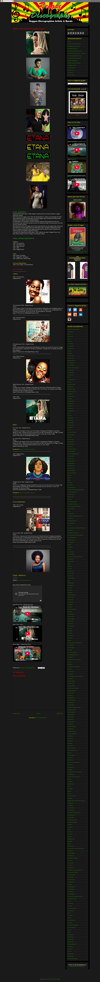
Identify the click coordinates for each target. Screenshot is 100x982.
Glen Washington (72, 537)
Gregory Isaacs (71, 539)
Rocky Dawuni (71, 810)
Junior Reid (70, 623)
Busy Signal (70, 427)
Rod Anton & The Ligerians (74, 812)
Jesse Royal (70, 597)
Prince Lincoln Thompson (74, 776)
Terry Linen (70, 865)
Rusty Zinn (70, 827)
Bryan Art (70, 415)
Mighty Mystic (71, 714)
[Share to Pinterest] (44, 668)
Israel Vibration (71, 578)
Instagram (15, 578)
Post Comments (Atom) (41, 717)
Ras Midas (70, 788)
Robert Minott (71, 807)
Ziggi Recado (71, 953)
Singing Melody (71, 839)
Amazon (33, 449)
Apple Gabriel (71, 372)
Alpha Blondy (71, 348)
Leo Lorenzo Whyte (72, 652)
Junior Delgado (71, 618)
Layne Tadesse (71, 647)
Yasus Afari (70, 946)
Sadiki (69, 829)
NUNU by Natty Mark (72, 60)
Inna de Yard (71, 573)
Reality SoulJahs (71, 795)
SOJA (69, 843)
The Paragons (71, 889)
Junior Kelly (70, 621)
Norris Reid (70, 745)
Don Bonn (70, 482)
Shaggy (69, 836)
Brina (69, 413)
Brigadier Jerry (71, 410)
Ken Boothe (70, 635)
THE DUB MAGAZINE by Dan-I (75, 55)
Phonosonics (71, 767)
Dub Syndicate (71, 494)
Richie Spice (70, 803)
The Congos (70, 877)
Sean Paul (70, 831)
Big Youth (70, 398)
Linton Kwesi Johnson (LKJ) (74, 659)
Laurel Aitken (71, 645)
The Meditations (71, 886)
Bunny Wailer (71, 422)
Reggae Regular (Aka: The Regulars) (76, 800)
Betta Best (70, 394)
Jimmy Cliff (70, 599)
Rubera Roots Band (72, 822)
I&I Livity (70, 568)
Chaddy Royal (71, 434)
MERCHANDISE (71, 67)
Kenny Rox (70, 638)
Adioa (69, 334)
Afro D (69, 339)
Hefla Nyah (70, 547)
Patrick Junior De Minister (74, 762)
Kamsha (70, 628)
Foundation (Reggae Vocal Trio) (75, 516)
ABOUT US (70, 70)
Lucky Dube (70, 671)
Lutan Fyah (70, 673)
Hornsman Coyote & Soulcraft (74, 556)
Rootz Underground (72, 819)
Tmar (69, 913)
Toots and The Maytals (73, 925)
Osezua (69, 752)
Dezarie (69, 475)
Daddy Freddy (71, 461)
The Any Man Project (72, 872)
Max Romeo (70, 693)
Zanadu (69, 951)
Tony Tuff (70, 922)
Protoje (69, 779)
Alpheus (69, 351)
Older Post (60, 713)
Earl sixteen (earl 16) (72, 504)
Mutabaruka (70, 728)
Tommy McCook (71, 920)
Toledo (69, 917)
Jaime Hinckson (71, 594)
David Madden (71, 463)
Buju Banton (70, 417)
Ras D (69, 786)
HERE (77, 115)
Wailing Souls (71, 934)
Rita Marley (70, 805)
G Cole (69, 525)
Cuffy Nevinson (71, 451)
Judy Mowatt (71, 614)
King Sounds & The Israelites (74, 642)
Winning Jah (70, 941)
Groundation (70, 542)
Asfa (69, 377)
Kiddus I (69, 640)
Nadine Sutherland (72, 733)
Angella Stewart (71, 360)
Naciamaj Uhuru (71, 731)
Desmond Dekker (72, 473)
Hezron (69, 549)
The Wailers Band (72, 898)
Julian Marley (71, 616)
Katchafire (70, 630)
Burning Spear (71, 425)
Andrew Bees (71, 355)
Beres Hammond (72, 391)
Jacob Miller (70, 585)
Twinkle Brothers (71, 927)
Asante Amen (71, 374)
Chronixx (70, 437)
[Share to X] (41, 668)
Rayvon (69, 793)
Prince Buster (71, 774)
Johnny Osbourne (72, 609)
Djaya (69, 480)
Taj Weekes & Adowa (72, 858)
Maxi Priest (70, 695)
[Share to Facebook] (42, 668)
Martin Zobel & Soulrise (73, 688)
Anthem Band (71, 365)
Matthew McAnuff (72, 690)
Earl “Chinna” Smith (72, 501)
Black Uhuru (70, 405)
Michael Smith (71, 705)
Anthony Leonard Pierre (73, 367)
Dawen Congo (71, 465)
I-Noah (69, 563)
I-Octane (70, 566)
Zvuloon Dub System (72, 958)
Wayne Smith (71, 939)
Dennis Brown (71, 468)
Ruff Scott (70, 824)
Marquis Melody (71, 685)
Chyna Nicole (71, 441)
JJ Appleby (70, 604)
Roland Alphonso (72, 815)
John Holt (70, 606)
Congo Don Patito (72, 449)
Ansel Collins (71, 362)
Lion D (69, 662)
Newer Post (16, 713)
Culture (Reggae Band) (73, 453)
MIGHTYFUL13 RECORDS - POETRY (76, 53)
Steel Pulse (70, 851)
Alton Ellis (70, 353)
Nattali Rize (70, 736)
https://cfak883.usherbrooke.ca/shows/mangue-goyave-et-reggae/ (77, 252)
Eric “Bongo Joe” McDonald (74, 506)
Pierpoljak (70, 769)
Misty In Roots (71, 721)
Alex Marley (70, 343)
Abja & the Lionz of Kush (73, 329)
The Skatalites (71, 894)
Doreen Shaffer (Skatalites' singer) (76, 489)
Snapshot (70, 841)
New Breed (70, 740)
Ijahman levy (71, 571)
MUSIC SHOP (71, 75)
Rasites (69, 791)
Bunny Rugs (70, 420)
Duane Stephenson (72, 492)
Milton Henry (71, 719)
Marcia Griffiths (71, 681)
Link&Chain (70, 657)
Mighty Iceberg (71, 712)
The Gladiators (71, 879)
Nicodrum (70, 743)
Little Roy (70, 664)
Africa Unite (70, 336)
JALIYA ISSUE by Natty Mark (74, 58)
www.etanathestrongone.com (24, 580)
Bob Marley (70, 408)
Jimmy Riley (70, 602)
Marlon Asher (71, 683)
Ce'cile (69, 429)
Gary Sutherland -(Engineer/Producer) (76, 528)
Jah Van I (70, 590)
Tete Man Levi (71, 867)
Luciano (69, 669)
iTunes (21, 449)
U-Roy (69, 929)
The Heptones (71, 882)
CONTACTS (70, 72)
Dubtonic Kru (71, 496)
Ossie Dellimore (71, 755)
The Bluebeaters (71, 874)
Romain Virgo (71, 817)
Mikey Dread (71, 717)
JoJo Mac (70, 611)
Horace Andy (71, 551)
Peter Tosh (70, 764)
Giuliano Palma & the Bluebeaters (75, 535)
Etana (69, 511)
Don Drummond (71, 487)
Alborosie (70, 341)
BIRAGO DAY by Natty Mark (74, 63)
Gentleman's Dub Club (73, 532)
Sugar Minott (71, 855)
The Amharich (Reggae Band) (75, 870)
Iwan (69, 580)
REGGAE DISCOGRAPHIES (74, 43)
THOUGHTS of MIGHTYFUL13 (75, 51)
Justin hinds (70, 626)
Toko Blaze (70, 915)
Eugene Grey (71, 513)
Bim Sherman (71, 401)
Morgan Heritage (72, 726)
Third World (70, 903)
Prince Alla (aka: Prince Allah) (74, 772)
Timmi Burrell (71, 910)
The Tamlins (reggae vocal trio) (75, 896)
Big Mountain (71, 396)
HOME (69, 41)
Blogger (58, 979)
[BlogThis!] (40, 668)
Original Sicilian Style (72, 750)
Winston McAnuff (72, 944)
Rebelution (70, 798)
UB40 (69, 932)
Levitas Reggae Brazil (73, 654)
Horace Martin (71, 554)
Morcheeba (70, 724)
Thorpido (70, 906)
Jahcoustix (70, 592)
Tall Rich (70, 860)
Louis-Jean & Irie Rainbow (74, 666)
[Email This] (38, 668)
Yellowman (70, 949)
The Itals (70, 884)
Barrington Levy (71, 389)
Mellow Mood (71, 697)
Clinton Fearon (71, 444)
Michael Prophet (71, 700)
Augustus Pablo (71, 384)
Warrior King (70, 937)
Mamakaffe (70, 678)
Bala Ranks (70, 386)
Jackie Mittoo (71, 583)
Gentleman (70, 530)
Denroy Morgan (71, 470)
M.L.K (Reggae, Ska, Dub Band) (75, 676)
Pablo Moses (71, 760)
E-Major (69, 499)
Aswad (69, 382)
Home (38, 713)
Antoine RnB (70, 370)
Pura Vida (70, 781)
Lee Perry (70, 650)
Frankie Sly (70, 518)
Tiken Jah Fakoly (72, 908)
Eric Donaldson (71, 508)
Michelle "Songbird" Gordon (74, 707)
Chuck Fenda (71, 439)
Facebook (15, 577)
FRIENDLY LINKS (72, 65)
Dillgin (69, 477)
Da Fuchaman (71, 458)
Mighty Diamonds (72, 709)
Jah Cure (70, 587)
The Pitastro (70, 891)
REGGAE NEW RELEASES (74, 46)
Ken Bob (70, 633)
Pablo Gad (70, 757)
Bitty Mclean (70, 403)
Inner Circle (70, 575)
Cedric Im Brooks (72, 432)
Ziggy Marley (71, 956)
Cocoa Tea (70, 446)
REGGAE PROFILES (72, 48)
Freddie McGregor (72, 520)
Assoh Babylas (71, 379)
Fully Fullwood (71, 523)
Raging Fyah (71, 783)
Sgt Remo (70, 834)
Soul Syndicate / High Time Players (76, 848)
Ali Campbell (70, 346)
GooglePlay (27, 449)
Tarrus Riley (70, 862)
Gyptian (69, 544)
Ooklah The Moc (71, 748)
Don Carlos (70, 484)
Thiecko (69, 901)
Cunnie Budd (71, 456)
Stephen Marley (71, 853)
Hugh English (71, 561)
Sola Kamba (70, 846)
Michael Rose (71, 702)
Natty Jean (70, 738)
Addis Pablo (70, 331)
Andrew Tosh (71, 358)
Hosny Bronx (71, 559)
